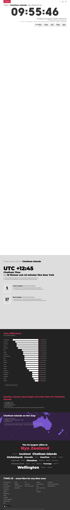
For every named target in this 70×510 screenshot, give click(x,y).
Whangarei (50, 467)
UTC (4, 350)
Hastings (53, 457)
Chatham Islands (44, 453)
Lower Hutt (15, 460)
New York (5, 343)
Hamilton (45, 457)
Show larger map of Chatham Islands (13, 424)
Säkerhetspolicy (51, 486)
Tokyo (63, 25)
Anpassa (38, 482)
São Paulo (5, 348)
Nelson (48, 460)
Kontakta (38, 491)
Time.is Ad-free (39, 484)
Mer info (35, 21)
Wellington (28, 467)
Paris (52, 25)
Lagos (4, 352)
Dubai (4, 368)
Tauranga (47, 464)
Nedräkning (6, 493)
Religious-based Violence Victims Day (58, 20)
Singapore (5, 376)
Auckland (25, 454)
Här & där (5, 484)
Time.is (7, 1)
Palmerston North (17, 464)
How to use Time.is (40, 488)
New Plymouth (55, 460)
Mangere (23, 460)
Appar (16, 482)
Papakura (28, 463)
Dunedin (28, 457)
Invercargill (60, 457)
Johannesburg (6, 356)
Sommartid (6, 489)
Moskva (5, 366)
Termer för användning (53, 484)
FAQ (37, 486)
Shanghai (5, 374)
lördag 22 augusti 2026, (51, 19)
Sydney (5, 380)
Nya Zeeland (35, 448)
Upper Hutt (55, 463)
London (46, 25)
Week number (6, 501)
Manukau (32, 460)
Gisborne (36, 457)
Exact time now (7, 482)
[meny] (66, 2)
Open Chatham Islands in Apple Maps (33, 424)
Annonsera (50, 482)
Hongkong (5, 372)
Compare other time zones (11, 385)
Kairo (4, 364)
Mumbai (5, 370)
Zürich (4, 360)
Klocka (5, 491)
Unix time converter (29, 486)
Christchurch (15, 457)
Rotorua (38, 463)
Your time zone (6, 486)
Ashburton (15, 453)
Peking (58, 25)
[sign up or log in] (62, 2)
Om (37, 489)
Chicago (5, 341)
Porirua (33, 463)
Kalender (5, 497)
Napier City (41, 460)
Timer (4, 495)
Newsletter (17, 488)
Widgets (16, 484)
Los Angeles (38, 25)
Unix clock (27, 484)
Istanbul (5, 362)
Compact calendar (7, 499)
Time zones (6, 488)
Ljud (4, 503)
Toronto (5, 346)
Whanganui (43, 467)
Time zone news (18, 486)
